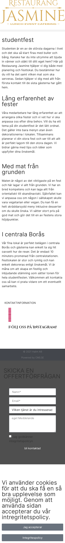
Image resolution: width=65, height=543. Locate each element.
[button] (32, 31)
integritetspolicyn (21, 441)
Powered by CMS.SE (32, 357)
